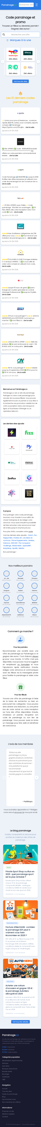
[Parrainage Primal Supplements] (29, 462)
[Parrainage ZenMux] (11, 478)
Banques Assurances (9, 1069)
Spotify (15, 548)
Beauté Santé (7, 1071)
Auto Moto (5, 1066)
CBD (3, 1079)
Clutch (30, 535)
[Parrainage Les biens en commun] (11, 462)
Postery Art (18, 538)
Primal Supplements (19, 540)
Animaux (5, 1063)
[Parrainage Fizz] (29, 432)
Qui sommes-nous (9, 1099)
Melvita (21, 548)
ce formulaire (23, 664)
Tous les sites (7, 1091)
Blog (3, 1097)
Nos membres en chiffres (11, 1102)
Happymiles (7, 538)
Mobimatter (16, 546)
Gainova (6, 543)
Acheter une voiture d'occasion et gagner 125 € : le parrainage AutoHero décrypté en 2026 (19, 989)
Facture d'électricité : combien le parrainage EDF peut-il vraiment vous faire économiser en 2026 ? (20, 931)
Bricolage (5, 1074)
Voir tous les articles (20, 1022)
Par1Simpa (28, 801)
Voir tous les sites (20, 81)
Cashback (5, 1077)
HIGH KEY (14, 543)
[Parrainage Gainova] (29, 478)
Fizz (35, 535)
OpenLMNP (27, 546)
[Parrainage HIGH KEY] (11, 493)
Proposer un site (8, 1111)
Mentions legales (8, 1114)
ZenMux (31, 540)
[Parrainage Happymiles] (11, 447)
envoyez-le (19, 812)
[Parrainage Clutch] (11, 432)
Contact (5, 1117)
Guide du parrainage (9, 1094)
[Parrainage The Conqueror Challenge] (29, 493)
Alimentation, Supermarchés (12, 1061)
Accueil (4, 1089)
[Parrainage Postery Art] (29, 447)
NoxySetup (7, 548)
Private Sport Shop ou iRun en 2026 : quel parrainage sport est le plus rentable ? (20, 874)
